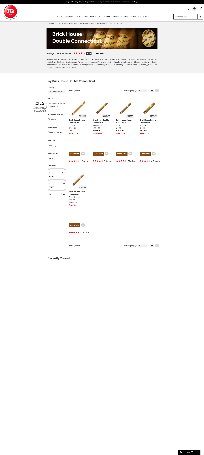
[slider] (49, 169)
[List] (152, 90)
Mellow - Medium (56, 132)
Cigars (59, 17)
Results (130, 91)
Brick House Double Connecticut (56, 105)
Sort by (51, 88)
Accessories (69, 17)
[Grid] (157, 90)
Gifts (86, 17)
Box (51, 158)
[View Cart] (200, 8)
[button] (49, 103)
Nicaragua (54, 146)
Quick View (74, 154)
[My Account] (188, 9)
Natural (53, 119)
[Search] (200, 16)
